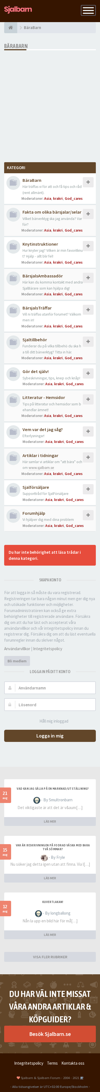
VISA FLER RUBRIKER (50, 956)
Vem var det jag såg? (42, 429)
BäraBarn (16, 46)
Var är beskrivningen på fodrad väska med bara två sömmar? (53, 847)
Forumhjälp (33, 513)
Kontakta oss (72, 1063)
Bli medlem (17, 660)
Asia (47, 198)
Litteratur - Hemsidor (43, 397)
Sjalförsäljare (35, 487)
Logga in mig (50, 736)
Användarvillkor (17, 648)
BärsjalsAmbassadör (42, 276)
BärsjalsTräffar (37, 308)
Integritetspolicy (47, 648)
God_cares (73, 198)
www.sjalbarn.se (41, 467)
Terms (52, 1063)
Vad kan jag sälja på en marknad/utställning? (53, 789)
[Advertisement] (50, 103)
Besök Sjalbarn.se (50, 1033)
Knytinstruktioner (40, 244)
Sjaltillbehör (34, 339)
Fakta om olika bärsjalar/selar (51, 212)
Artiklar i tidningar (40, 455)
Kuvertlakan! (52, 902)
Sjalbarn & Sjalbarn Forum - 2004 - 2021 (50, 1077)
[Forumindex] (10, 27)
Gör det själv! (35, 371)
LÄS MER (50, 821)
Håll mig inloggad (53, 721)
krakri (58, 198)
